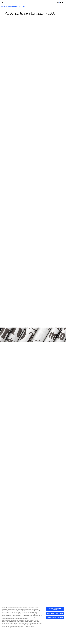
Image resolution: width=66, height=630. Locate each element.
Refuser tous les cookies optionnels (55, 613)
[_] (60, 2)
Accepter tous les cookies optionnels (55, 609)
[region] (33, 617)
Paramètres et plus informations (55, 617)
